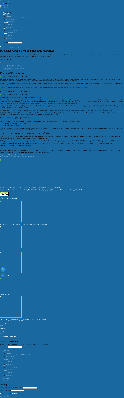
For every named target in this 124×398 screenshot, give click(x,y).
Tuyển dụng (3, 334)
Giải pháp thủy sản (11, 32)
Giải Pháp (5, 29)
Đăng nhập (14, 393)
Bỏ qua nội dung (4, 1)
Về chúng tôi (9, 16)
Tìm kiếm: (5, 42)
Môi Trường (9, 24)
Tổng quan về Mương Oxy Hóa (11, 65)
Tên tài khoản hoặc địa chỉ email (11, 387)
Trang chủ (6, 13)
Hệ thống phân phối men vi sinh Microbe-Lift (18, 18)
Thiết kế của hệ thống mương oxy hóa (13, 67)
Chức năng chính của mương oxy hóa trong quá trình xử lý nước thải (20, 69)
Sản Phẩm (6, 22)
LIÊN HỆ (5, 40)
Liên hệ (2, 331)
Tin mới (5, 33)
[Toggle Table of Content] (1, 63)
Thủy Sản (8, 26)
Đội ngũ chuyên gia (11, 21)
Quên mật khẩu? (4, 396)
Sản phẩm (2, 328)
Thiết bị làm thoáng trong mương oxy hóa (14, 68)
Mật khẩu (5, 390)
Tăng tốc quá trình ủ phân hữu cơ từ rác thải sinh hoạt (14, 155)
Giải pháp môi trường (11, 30)
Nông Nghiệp (9, 27)
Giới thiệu (2, 326)
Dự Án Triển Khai (10, 19)
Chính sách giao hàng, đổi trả (8, 336)
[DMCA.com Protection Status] (4, 195)
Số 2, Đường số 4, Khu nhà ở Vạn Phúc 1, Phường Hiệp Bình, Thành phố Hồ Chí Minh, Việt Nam (25, 224)
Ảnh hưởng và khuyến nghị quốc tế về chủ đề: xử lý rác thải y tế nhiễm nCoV (20, 156)
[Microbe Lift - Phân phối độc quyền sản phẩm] (4, 6)
